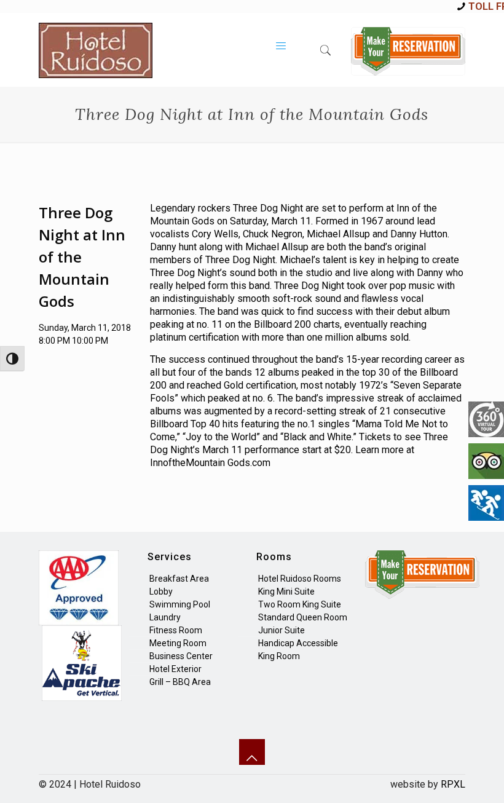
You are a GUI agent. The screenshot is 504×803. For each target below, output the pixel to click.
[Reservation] (408, 51)
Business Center (181, 656)
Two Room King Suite (299, 604)
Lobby (161, 591)
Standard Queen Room (302, 617)
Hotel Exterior (175, 669)
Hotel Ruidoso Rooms (299, 578)
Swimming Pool (179, 604)
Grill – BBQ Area (180, 682)
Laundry (165, 617)
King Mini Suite (286, 591)
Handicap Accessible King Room (298, 649)
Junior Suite (281, 630)
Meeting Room (178, 643)
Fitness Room (175, 630)
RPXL (453, 784)
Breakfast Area (179, 578)
